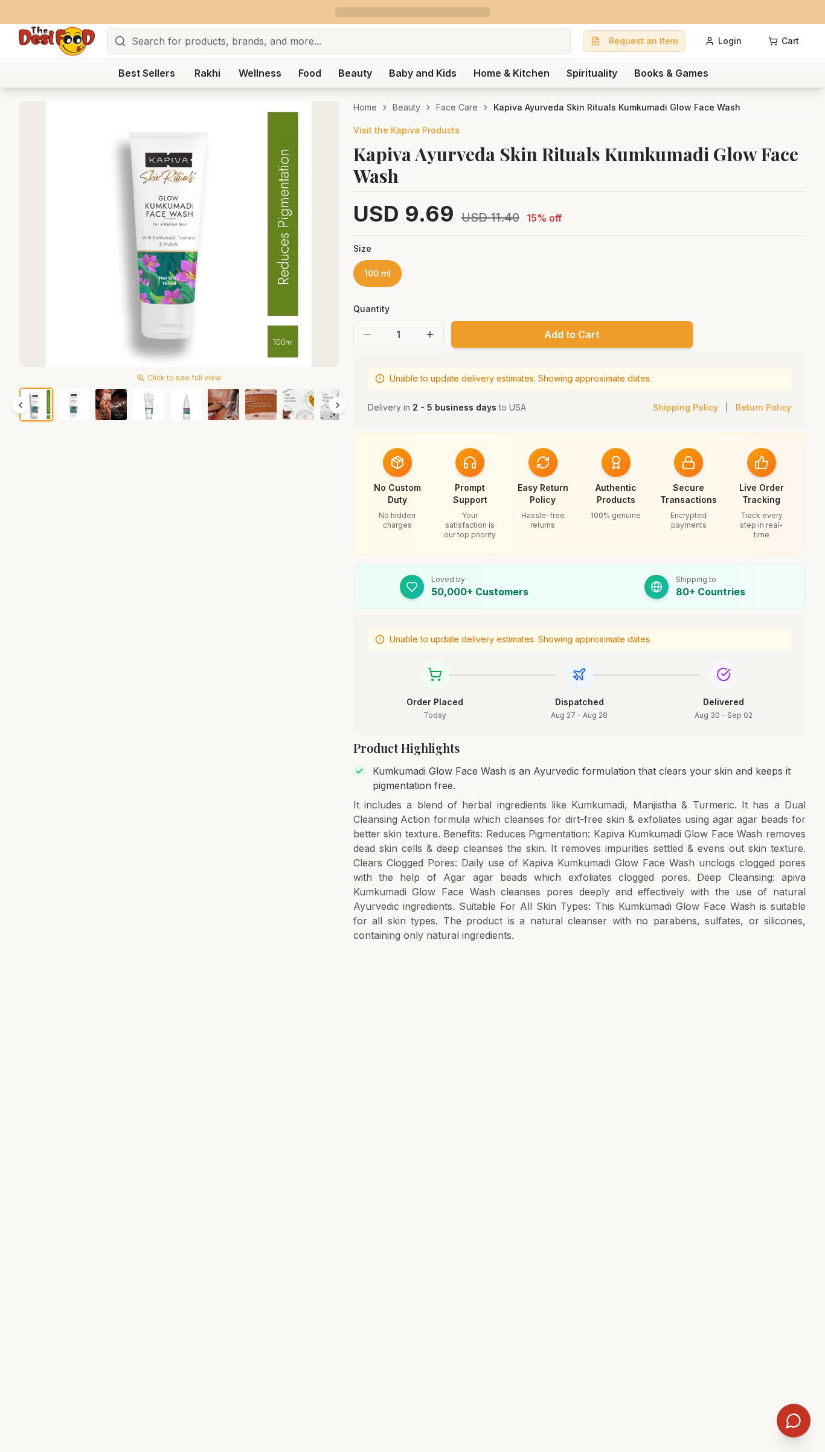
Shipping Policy (685, 407)
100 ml (377, 273)
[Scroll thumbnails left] (20, 405)
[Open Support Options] (794, 1421)
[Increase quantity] (430, 334)
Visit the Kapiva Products (406, 130)
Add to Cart (571, 334)
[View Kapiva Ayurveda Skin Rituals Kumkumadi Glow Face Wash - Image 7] (261, 404)
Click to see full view (184, 377)
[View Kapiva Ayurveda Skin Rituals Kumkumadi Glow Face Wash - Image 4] (148, 404)
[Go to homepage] (57, 41)
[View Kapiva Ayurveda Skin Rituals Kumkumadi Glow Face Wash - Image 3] (111, 404)
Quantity (371, 309)
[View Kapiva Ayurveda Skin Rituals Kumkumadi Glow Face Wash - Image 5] (186, 404)
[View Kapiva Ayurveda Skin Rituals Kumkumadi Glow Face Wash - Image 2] (74, 404)
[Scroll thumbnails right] (337, 405)
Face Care (457, 107)
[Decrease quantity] (367, 334)
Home (365, 107)
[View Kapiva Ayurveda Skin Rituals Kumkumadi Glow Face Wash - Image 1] (36, 404)
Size (362, 248)
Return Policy (763, 407)
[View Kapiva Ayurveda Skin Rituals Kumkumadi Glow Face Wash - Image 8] (298, 404)
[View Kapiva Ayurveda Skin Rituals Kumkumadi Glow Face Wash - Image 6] (223, 404)
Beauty (406, 107)
